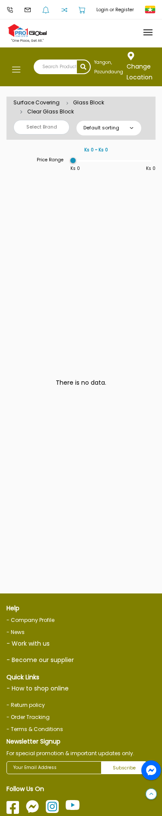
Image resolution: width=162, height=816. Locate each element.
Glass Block (88, 102)
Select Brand (41, 126)
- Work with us (28, 643)
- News (15, 632)
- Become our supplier (40, 660)
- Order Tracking (28, 717)
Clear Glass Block (50, 111)
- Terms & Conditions (34, 729)
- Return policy (25, 705)
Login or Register (115, 9)
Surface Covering (36, 102)
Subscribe (124, 768)
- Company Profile (30, 620)
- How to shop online (37, 688)
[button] (151, 794)
